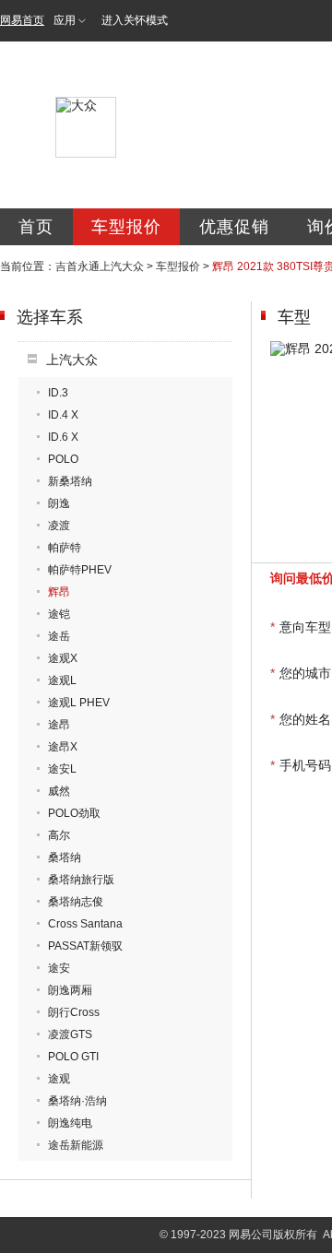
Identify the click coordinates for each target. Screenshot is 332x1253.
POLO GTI (73, 1056)
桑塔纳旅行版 (81, 879)
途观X (62, 658)
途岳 (59, 636)
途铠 (59, 614)
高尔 (59, 835)
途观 (59, 1078)
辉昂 (59, 591)
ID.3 (58, 392)
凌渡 (59, 525)
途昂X (62, 746)
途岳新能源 (75, 1145)
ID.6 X (63, 437)
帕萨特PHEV (80, 569)
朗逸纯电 (70, 1123)
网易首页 (22, 20)
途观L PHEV (79, 702)
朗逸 (59, 503)
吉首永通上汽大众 (99, 266)
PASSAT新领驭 (85, 946)
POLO (63, 459)
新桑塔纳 (70, 481)
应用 (64, 20)
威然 (59, 791)
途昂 (59, 724)
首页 (35, 227)
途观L (62, 680)
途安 (59, 968)
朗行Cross (74, 1012)
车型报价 (126, 227)
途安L (62, 768)
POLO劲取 (74, 813)
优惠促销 (234, 227)
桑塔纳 (64, 857)
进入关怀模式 (134, 20)
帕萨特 (64, 547)
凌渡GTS (70, 1034)
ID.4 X (63, 414)
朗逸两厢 (70, 990)
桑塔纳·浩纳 (77, 1100)
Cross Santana (85, 923)
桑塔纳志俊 (75, 901)
